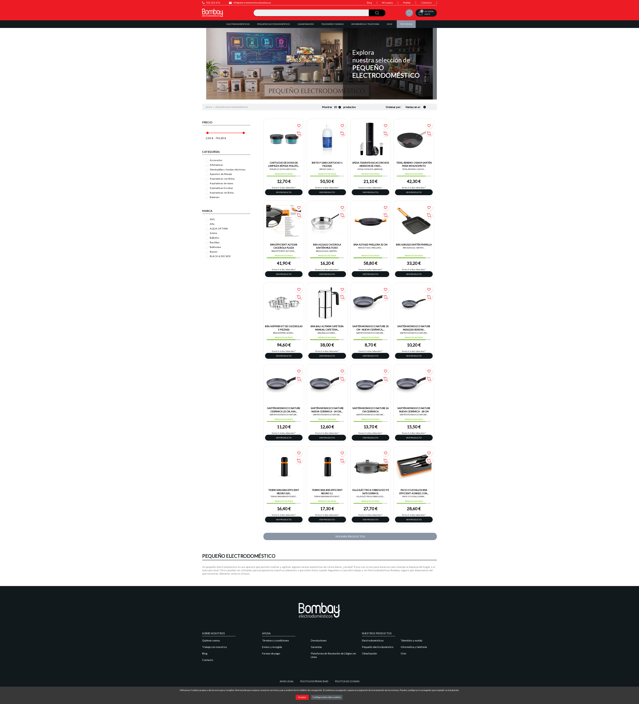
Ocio (403, 653)
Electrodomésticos (373, 640)
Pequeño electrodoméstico (377, 647)
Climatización (369, 653)
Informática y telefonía (414, 647)
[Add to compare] (299, 133)
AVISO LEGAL (287, 681)
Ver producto (284, 192)
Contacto (426, 2)
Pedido (407, 2)
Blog (369, 2)
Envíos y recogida (272, 647)
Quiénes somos (211, 640)
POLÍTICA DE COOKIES (347, 681)
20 (336, 106)
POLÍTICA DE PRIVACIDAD (314, 681)
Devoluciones (318, 640)
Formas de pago (271, 653)
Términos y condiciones (275, 640)
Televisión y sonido (412, 640)
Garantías (316, 647)
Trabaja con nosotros (214, 647)
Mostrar (327, 106)
